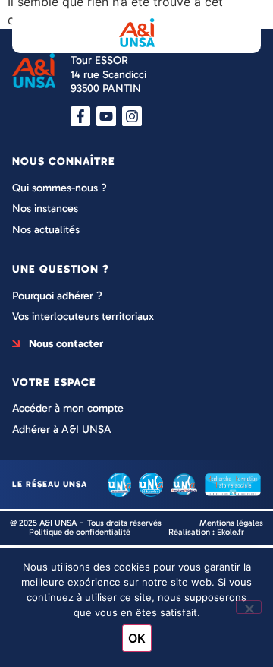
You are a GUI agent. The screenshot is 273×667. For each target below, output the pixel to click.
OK (137, 638)
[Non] (249, 607)
